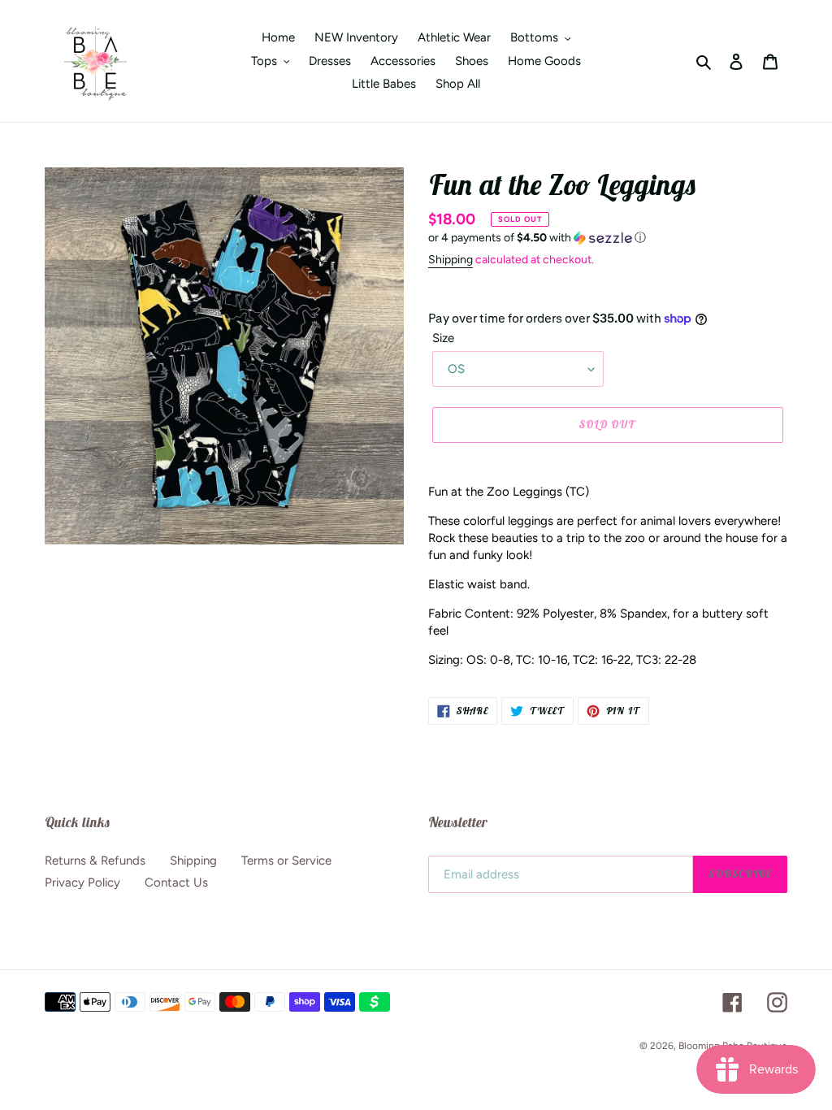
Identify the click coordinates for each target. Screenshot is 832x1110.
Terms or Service (286, 860)
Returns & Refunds (95, 860)
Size (443, 338)
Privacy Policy (82, 882)
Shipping (450, 260)
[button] (537, 238)
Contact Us (176, 882)
